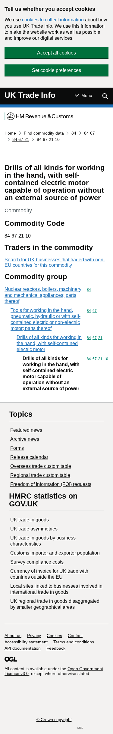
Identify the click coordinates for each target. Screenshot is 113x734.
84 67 (89, 133)
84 (73, 133)
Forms (17, 448)
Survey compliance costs (37, 561)
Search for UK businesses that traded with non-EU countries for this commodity (55, 262)
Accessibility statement (26, 641)
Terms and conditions (73, 641)
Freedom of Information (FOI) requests (50, 484)
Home (10, 133)
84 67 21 (20, 139)
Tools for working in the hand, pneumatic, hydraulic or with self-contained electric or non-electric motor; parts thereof (45, 319)
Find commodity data (44, 133)
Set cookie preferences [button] (56, 70)
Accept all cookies (56, 52)
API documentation (23, 648)
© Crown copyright (54, 719)
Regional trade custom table (40, 475)
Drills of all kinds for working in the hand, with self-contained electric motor (49, 343)
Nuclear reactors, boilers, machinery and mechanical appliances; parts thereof (43, 295)
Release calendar (29, 457)
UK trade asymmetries (34, 528)
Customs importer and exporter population (55, 552)
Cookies (54, 635)
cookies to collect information (53, 19)
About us (13, 635)
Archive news (24, 439)
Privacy (34, 635)
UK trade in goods (29, 519)
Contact (75, 635)
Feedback (55, 648)
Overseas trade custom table (40, 466)
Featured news (26, 430)
